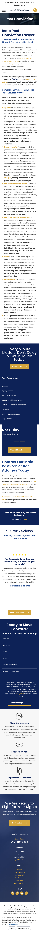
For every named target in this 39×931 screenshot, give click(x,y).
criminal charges (8, 64)
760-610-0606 (19, 841)
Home (19, 869)
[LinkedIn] (22, 893)
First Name (6, 639)
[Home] (19, 10)
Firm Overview (19, 872)
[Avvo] (26, 893)
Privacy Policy (19, 883)
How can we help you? (11, 671)
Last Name (6, 645)
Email (5, 658)
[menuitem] (19, 386)
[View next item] (22, 441)
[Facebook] (17, 893)
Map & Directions (19, 860)
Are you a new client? (10, 665)
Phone (5, 652)
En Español (19, 875)
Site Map (19, 881)
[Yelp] (13, 893)
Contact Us (19, 878)
